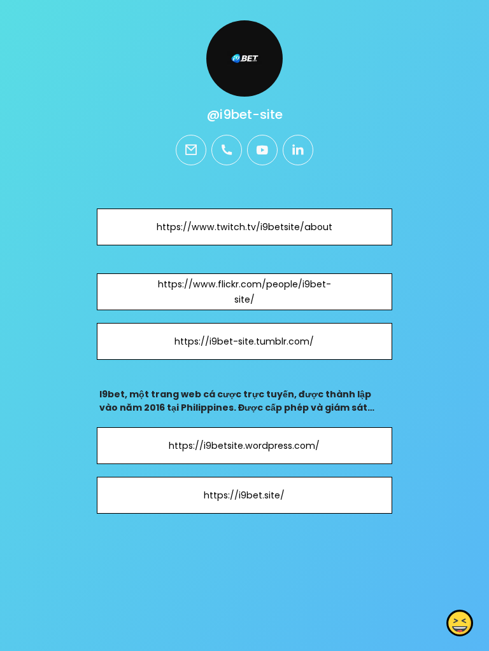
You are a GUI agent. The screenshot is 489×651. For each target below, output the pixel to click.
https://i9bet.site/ (244, 495)
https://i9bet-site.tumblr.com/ (244, 341)
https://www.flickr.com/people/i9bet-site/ (244, 292)
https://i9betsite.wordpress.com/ (244, 445)
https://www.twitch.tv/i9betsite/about (244, 227)
